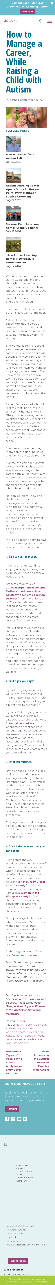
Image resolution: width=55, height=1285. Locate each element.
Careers (20, 1168)
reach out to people (26, 955)
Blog (22, 1021)
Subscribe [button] (12, 1109)
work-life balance (17, 1043)
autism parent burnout (31, 1024)
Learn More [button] (27, 11)
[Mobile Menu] (50, 21)
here (9, 807)
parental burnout (18, 723)
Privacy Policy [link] (27, 1282)
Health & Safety (24, 1177)
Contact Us (22, 1165)
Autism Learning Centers (17, 1274)
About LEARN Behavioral (20, 1226)
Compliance (22, 1181)
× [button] (52, 1278)
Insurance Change (17, 1230)
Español (11, 1237)
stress (32, 349)
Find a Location (40, 21)
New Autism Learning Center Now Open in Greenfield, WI (21, 259)
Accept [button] (44, 1282)
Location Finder (24, 1171)
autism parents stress (19, 1028)
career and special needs (28, 1035)
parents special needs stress (24, 1039)
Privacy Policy (14, 1241)
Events (20, 1174)
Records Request (16, 1233)
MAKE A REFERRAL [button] (18, 1260)
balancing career (17, 1032)
